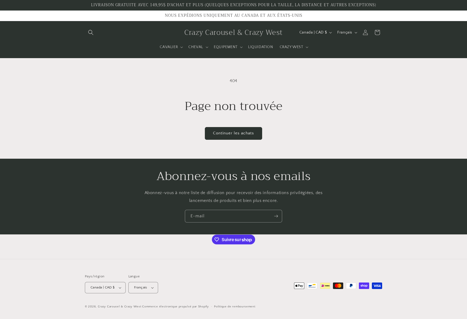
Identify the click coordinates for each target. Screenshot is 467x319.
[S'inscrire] (276, 216)
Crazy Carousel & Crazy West (119, 306)
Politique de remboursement (234, 306)
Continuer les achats (233, 133)
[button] (91, 32)
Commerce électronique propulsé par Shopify (175, 306)
